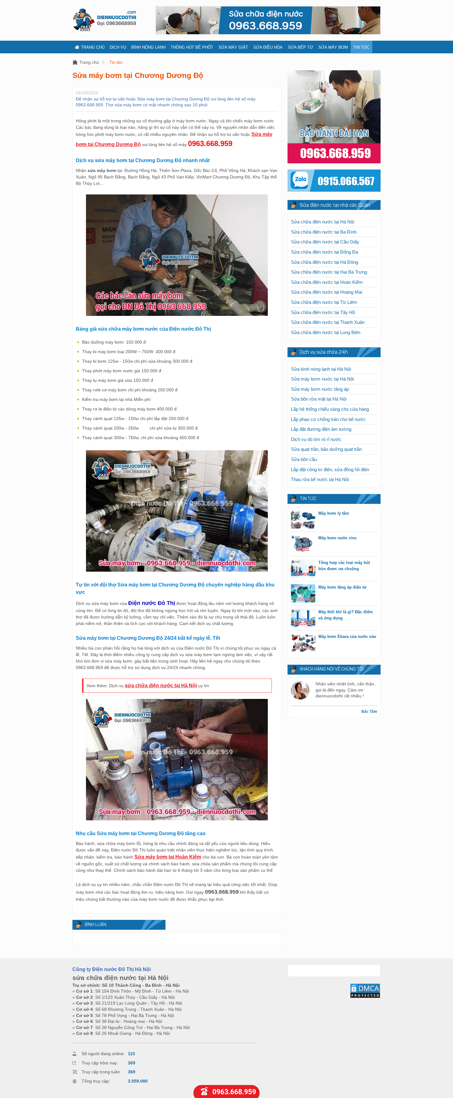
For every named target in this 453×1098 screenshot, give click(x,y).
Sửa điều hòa (268, 47)
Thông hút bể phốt (192, 47)
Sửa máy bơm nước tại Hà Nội (322, 379)
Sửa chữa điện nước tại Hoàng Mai (326, 292)
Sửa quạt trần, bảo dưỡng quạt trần (326, 449)
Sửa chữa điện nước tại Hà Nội (322, 221)
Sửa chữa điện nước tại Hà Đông (324, 262)
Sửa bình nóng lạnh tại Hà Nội (321, 369)
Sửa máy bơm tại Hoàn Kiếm (167, 856)
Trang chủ (92, 47)
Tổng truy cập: (96, 1081)
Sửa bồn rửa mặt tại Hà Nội (318, 399)
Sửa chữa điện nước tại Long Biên (325, 332)
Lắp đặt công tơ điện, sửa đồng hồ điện (330, 469)
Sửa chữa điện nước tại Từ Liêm (324, 302)
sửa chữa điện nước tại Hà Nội (161, 685)
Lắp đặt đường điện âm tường (321, 429)
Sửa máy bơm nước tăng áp (320, 389)
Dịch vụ (118, 47)
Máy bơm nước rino (337, 538)
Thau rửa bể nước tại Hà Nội (320, 479)
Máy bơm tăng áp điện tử (342, 587)
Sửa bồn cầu (304, 459)
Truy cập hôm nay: (100, 1062)
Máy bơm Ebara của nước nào (347, 636)
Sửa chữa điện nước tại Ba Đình (324, 232)
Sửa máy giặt (233, 47)
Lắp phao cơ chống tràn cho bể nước (328, 419)
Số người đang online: (103, 1053)
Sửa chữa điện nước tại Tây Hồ (323, 312)
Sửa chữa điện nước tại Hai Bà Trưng (329, 272)
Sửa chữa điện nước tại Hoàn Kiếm (327, 282)
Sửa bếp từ (300, 47)
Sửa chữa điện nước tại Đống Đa (324, 252)
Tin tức (361, 47)
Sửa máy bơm (333, 47)
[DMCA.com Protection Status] (365, 996)
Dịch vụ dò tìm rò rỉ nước (316, 439)
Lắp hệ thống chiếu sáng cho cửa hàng (330, 409)
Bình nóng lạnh (148, 47)
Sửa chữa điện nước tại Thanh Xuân (328, 322)
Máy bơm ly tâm (333, 513)
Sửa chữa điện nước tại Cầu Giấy (325, 241)
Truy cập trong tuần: (101, 1071)
